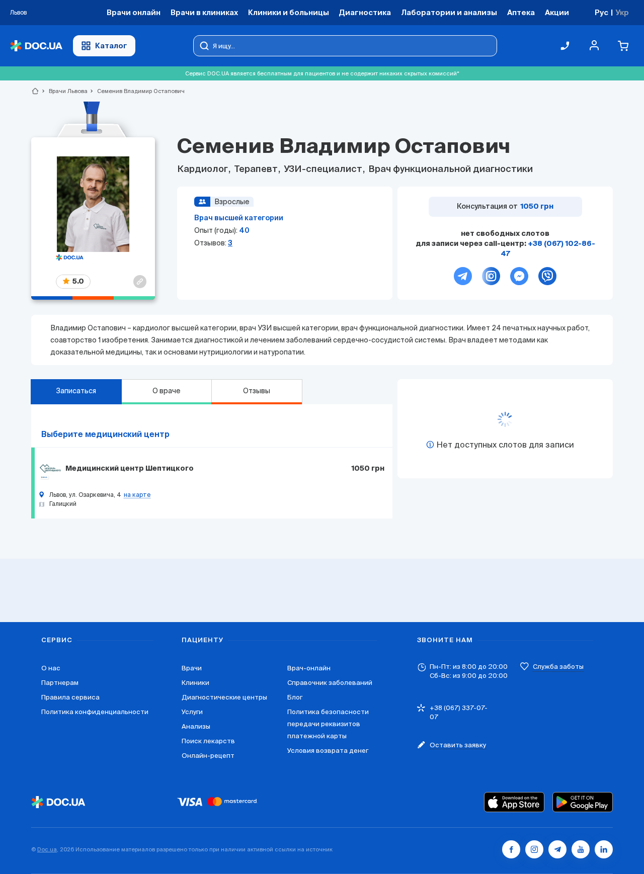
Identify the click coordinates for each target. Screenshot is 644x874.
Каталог (111, 45)
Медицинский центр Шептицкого (129, 468)
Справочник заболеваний (329, 682)
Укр (622, 12)
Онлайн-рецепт (208, 755)
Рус (601, 12)
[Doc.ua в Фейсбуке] (511, 849)
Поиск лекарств (208, 741)
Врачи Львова (64, 91)
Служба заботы (558, 666)
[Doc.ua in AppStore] (514, 802)
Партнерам (59, 682)
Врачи (192, 668)
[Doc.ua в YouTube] (581, 849)
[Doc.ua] (36, 46)
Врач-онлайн (309, 668)
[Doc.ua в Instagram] (534, 849)
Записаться (76, 391)
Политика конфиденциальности (94, 712)
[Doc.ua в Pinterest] (604, 849)
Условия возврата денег (327, 750)
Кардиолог (203, 169)
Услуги (192, 712)
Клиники (195, 682)
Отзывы (256, 391)
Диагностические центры (224, 697)
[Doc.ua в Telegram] (557, 849)
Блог (294, 697)
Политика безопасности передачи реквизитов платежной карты (328, 724)
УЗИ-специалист (323, 169)
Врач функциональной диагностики (449, 169)
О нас (50, 668)
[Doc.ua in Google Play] (582, 802)
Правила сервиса (70, 697)
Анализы (196, 726)
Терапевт (256, 169)
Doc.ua (47, 849)
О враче (166, 391)
